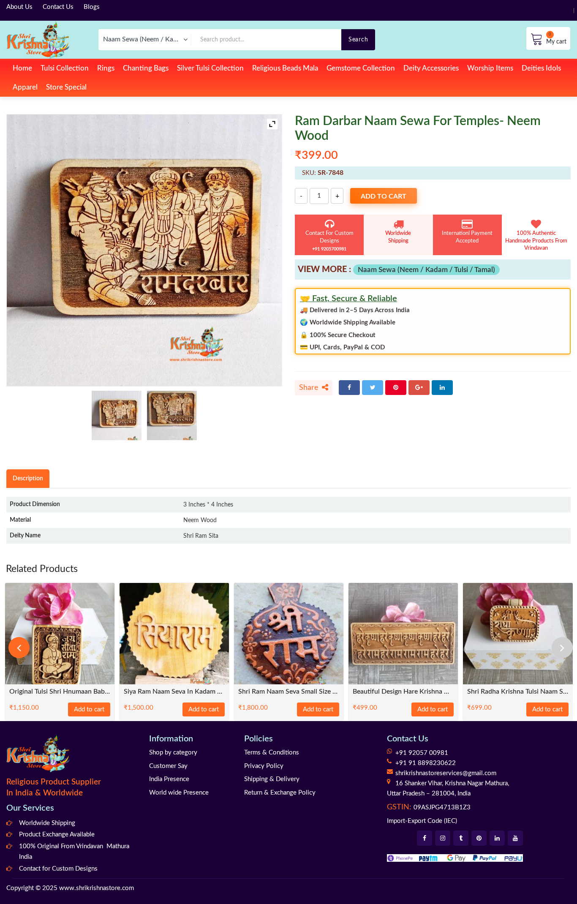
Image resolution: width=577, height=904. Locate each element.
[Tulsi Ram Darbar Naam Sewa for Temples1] (172, 416)
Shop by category (173, 752)
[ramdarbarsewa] (117, 416)
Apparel (25, 87)
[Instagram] (442, 838)
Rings (105, 68)
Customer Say (168, 766)
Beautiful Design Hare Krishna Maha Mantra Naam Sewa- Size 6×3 (403, 692)
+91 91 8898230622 (425, 763)
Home (22, 68)
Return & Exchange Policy (280, 793)
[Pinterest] (395, 387)
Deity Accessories (431, 68)
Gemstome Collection (361, 68)
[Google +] (419, 387)
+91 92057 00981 (421, 753)
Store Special (66, 87)
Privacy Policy (263, 766)
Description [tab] (28, 478)
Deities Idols (541, 68)
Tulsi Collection (65, 68)
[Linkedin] (497, 838)
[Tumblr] (460, 838)
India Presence (169, 779)
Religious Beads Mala (285, 68)
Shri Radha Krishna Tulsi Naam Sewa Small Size (517, 692)
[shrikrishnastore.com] (37, 39)
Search (358, 39)
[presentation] (19, 647)
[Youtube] (515, 838)
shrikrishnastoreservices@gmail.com (445, 773)
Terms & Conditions (271, 752)
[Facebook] (349, 387)
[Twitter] (372, 387)
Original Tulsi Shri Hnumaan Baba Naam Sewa (59, 692)
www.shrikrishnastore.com (96, 888)
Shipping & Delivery (271, 779)
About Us (19, 7)
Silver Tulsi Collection (210, 68)
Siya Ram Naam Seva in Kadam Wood (174, 692)
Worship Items (490, 68)
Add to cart (383, 196)
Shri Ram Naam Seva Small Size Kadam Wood (288, 692)
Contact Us (58, 7)
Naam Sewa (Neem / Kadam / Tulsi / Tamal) (426, 269)
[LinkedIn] (442, 387)
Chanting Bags (146, 68)
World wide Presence (179, 793)
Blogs (92, 7)
